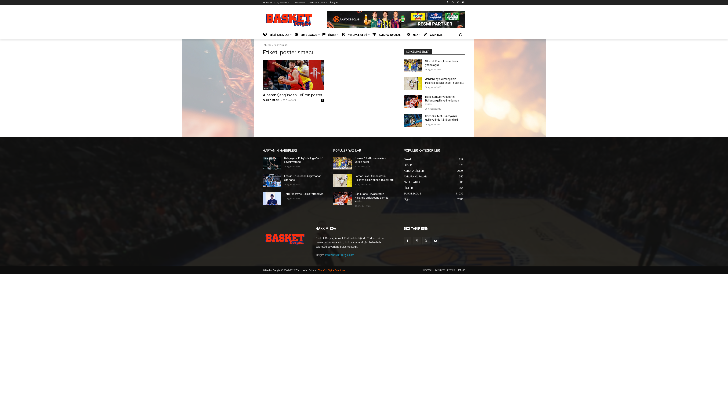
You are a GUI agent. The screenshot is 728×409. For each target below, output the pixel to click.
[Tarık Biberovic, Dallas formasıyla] (272, 198)
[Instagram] (452, 3)
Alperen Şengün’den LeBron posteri (293, 95)
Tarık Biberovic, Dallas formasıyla (303, 193)
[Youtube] (463, 3)
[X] (458, 3)
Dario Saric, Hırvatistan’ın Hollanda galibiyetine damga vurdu (442, 100)
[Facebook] (447, 3)
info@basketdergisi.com (340, 255)
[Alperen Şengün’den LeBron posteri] (293, 75)
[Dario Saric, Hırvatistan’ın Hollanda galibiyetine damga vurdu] (413, 101)
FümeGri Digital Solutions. (331, 270)
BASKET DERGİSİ (271, 100)
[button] (460, 34)
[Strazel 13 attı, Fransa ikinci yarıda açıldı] (413, 65)
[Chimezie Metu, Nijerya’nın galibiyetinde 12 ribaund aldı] (413, 120)
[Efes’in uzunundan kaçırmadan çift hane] (272, 180)
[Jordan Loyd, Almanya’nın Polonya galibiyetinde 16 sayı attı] (413, 83)
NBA (266, 88)
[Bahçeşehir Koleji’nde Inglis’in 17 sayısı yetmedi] (272, 163)
